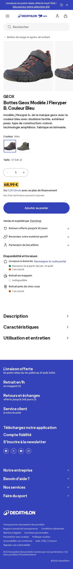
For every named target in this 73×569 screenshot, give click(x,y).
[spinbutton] (16, 172)
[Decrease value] (7, 172)
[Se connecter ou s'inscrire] (57, 16)
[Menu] (7, 16)
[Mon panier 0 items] (65, 16)
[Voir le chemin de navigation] (4, 37)
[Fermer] (67, 5)
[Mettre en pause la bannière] (61, 5)
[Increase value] (24, 172)
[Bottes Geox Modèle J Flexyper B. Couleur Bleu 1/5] (28, 66)
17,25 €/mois (14, 190)
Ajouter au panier (36, 208)
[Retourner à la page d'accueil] (32, 16)
